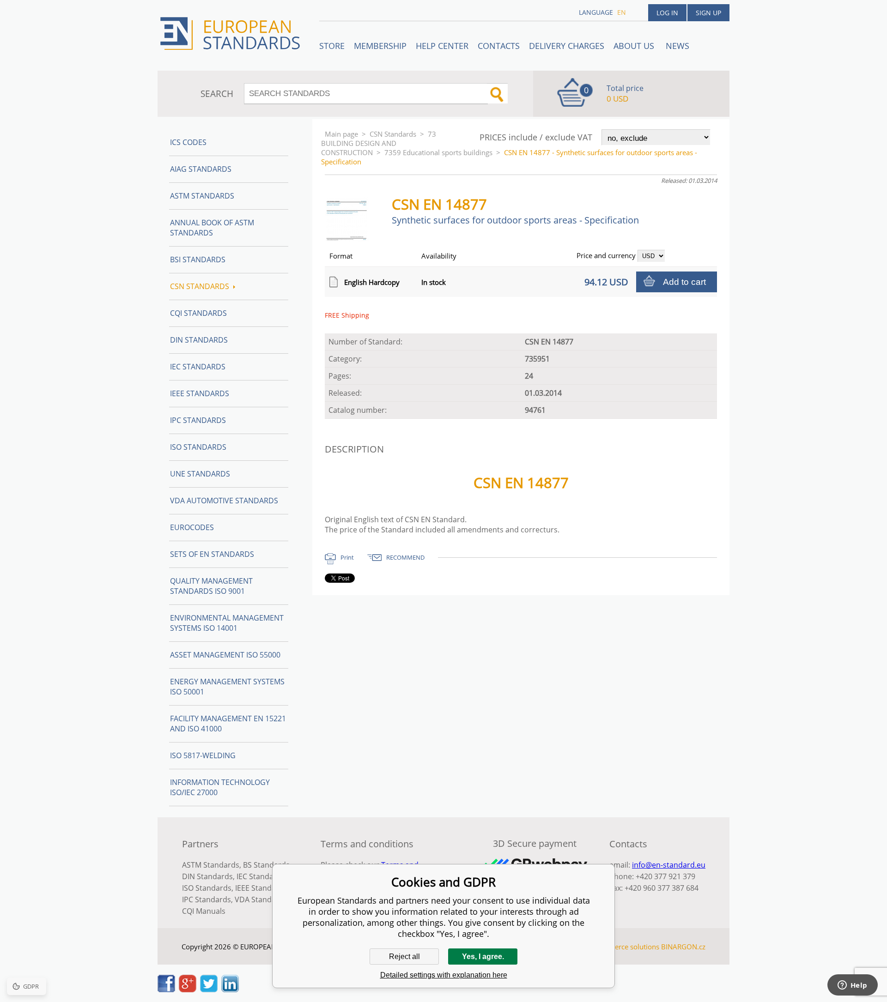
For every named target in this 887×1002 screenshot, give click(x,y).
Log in (667, 12)
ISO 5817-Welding (203, 755)
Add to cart (684, 282)
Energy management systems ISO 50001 (227, 686)
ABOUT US (635, 45)
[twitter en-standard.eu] (209, 989)
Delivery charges (566, 45)
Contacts (499, 45)
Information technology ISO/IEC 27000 (220, 787)
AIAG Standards (200, 169)
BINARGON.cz (683, 946)
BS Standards (266, 865)
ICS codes (188, 142)
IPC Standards (198, 420)
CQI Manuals (203, 911)
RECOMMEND (405, 557)
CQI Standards (198, 313)
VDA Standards (261, 899)
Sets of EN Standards (212, 554)
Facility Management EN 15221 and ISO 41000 (228, 723)
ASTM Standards (202, 196)
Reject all (404, 956)
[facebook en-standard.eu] (166, 989)
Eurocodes (192, 527)
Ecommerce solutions (625, 946)
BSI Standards (197, 259)
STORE (332, 45)
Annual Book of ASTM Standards (212, 227)
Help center (442, 45)
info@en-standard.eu (668, 865)
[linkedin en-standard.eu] (230, 989)
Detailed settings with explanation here (443, 975)
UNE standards (200, 474)
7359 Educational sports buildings (438, 152)
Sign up (708, 12)
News (677, 45)
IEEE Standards (199, 393)
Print (347, 557)
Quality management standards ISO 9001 (211, 586)
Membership (380, 45)
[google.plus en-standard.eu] (187, 989)
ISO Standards (198, 447)
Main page (341, 134)
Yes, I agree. (483, 956)
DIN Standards (199, 340)
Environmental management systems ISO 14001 (227, 623)
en (621, 12)
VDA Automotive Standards (224, 500)
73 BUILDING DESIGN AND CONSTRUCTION (378, 143)
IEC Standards (197, 367)
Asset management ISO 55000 (225, 655)
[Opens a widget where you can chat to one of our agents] (852, 985)
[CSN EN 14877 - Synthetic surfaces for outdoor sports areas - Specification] (351, 239)
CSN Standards (393, 134)
